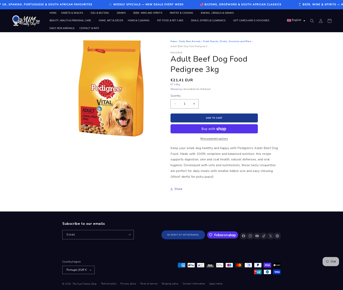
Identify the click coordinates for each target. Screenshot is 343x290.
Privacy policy (128, 283)
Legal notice (216, 283)
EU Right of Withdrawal (183, 234)
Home (174, 41)
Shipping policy (170, 283)
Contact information (194, 283)
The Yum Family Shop (84, 283)
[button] (73, 13)
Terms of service (149, 283)
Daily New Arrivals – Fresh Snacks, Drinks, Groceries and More (215, 41)
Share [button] (178, 189)
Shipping (176, 89)
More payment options (214, 138)
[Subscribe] (129, 234)
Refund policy (109, 283)
